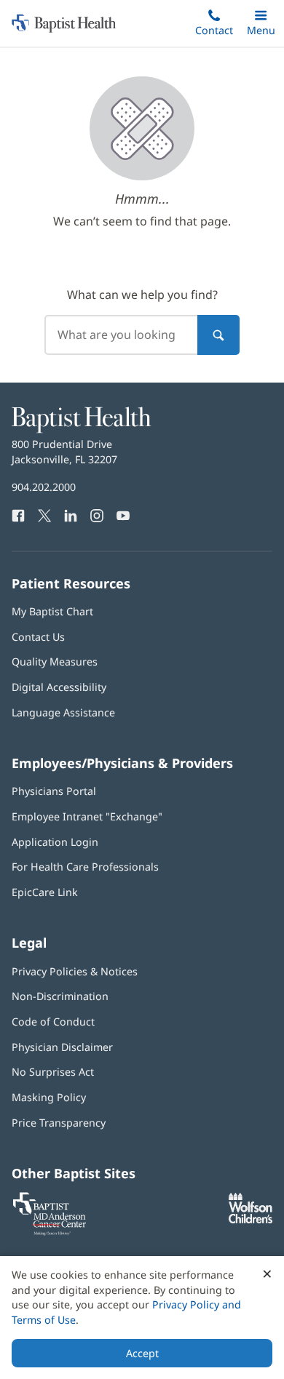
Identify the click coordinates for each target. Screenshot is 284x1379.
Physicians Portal (54, 791)
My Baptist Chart (52, 611)
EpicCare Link (45, 892)
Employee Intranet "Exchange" (87, 816)
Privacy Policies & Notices (75, 971)
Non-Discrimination (60, 996)
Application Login (55, 842)
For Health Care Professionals (85, 867)
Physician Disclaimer (62, 1047)
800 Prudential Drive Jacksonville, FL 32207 (64, 451)
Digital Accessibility (59, 687)
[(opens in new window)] (250, 1219)
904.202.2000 (44, 487)
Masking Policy (49, 1097)
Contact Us (38, 637)
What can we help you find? (142, 295)
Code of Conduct (53, 1021)
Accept (142, 1353)
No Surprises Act (53, 1072)
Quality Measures (55, 661)
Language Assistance (63, 712)
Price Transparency (59, 1123)
